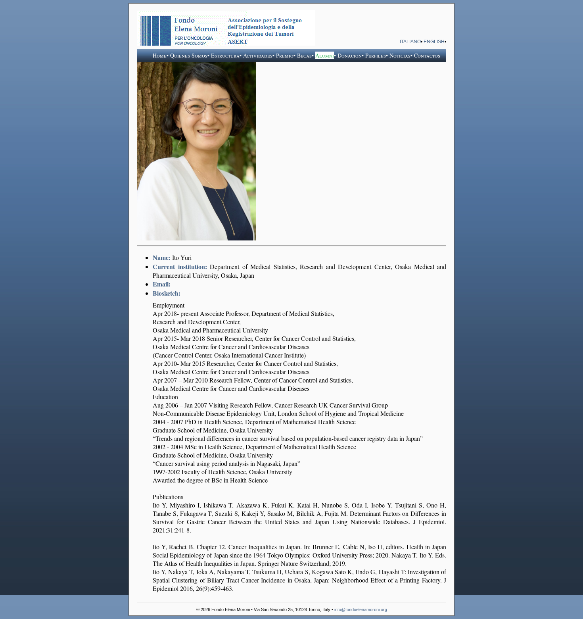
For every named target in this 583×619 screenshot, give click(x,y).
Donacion (350, 55)
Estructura (225, 55)
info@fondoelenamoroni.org (360, 609)
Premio (284, 55)
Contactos (427, 55)
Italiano (410, 41)
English (434, 41)
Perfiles (375, 55)
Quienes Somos (188, 55)
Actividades (257, 55)
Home (160, 55)
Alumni (324, 55)
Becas (304, 55)
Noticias (399, 55)
